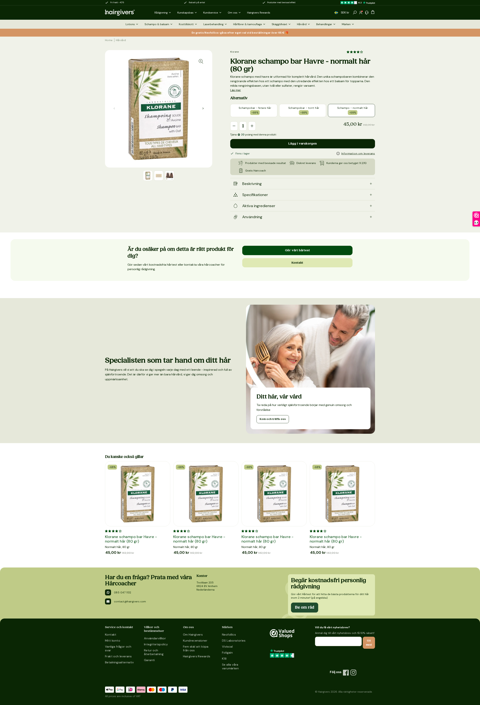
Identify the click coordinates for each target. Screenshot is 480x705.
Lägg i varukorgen (302, 143)
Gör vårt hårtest (297, 250)
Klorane (234, 51)
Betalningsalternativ (119, 662)
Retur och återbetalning (154, 652)
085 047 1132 (122, 592)
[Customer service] (366, 12)
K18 (224, 659)
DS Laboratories (233, 641)
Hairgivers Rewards (196, 656)
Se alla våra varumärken (230, 666)
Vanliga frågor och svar (118, 648)
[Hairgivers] (126, 12)
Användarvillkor (155, 638)
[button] (336, 12)
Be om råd (304, 607)
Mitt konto (112, 641)
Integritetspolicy (156, 644)
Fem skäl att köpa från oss (195, 648)
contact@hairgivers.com (130, 601)
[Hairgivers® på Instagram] (353, 673)
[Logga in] (360, 12)
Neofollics (229, 635)
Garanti (149, 660)
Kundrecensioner (195, 641)
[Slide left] (203, 108)
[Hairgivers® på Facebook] (346, 673)
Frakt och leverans (118, 656)
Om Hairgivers (193, 635)
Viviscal (227, 647)
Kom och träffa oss (273, 419)
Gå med (369, 642)
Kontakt (297, 263)
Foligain (227, 653)
